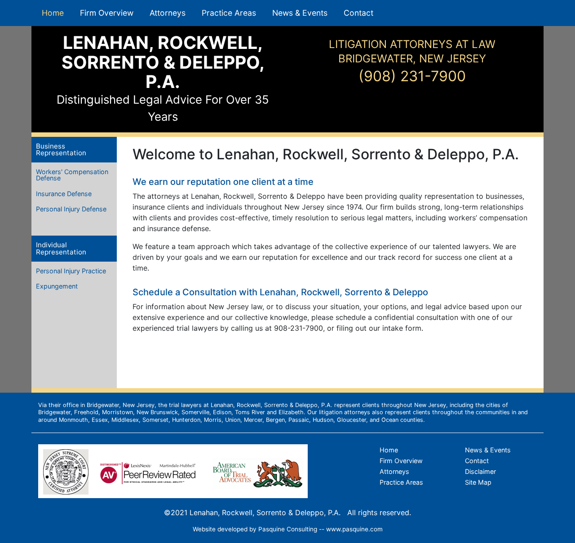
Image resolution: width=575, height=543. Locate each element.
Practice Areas (229, 13)
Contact (358, 13)
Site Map (478, 482)
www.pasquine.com (354, 529)
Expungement (57, 286)
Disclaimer (480, 471)
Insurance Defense (64, 193)
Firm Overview (106, 13)
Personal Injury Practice (71, 271)
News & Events (299, 13)
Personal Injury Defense (71, 209)
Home (53, 13)
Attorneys (168, 13)
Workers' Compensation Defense (72, 175)
